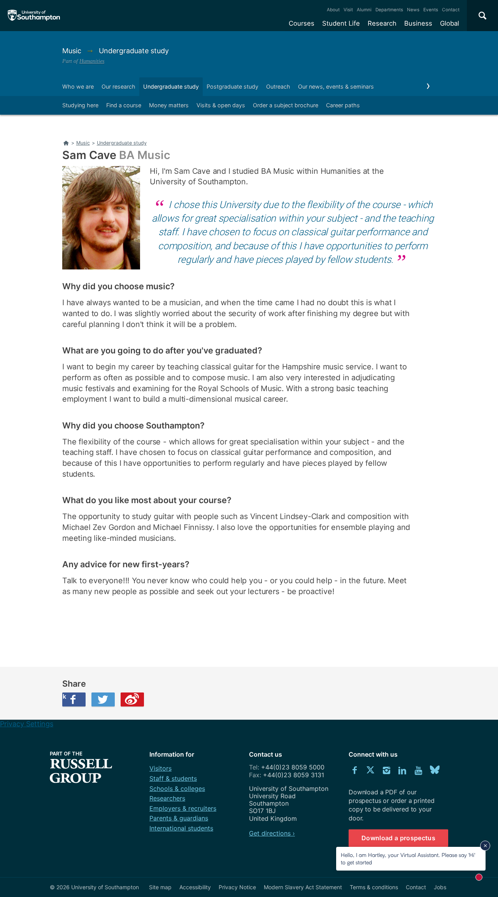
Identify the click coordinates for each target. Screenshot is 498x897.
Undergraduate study (134, 51)
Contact (450, 9)
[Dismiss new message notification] (485, 846)
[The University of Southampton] (34, 15)
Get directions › (272, 833)
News (413, 9)
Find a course (123, 105)
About (333, 9)
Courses (301, 23)
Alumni (364, 9)
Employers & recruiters (182, 808)
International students (181, 828)
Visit (348, 9)
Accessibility (195, 887)
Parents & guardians (178, 818)
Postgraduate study (232, 86)
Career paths (343, 105)
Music (72, 51)
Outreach (278, 86)
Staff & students (173, 778)
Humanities (91, 61)
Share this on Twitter (103, 699)
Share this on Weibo (132, 699)
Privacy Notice (237, 887)
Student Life (341, 23)
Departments (389, 9)
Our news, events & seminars (336, 86)
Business (418, 23)
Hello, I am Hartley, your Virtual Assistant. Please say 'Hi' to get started (408, 858)
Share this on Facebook (64, 696)
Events (430, 9)
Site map (160, 887)
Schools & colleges (177, 788)
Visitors (160, 768)
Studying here (80, 105)
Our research (118, 86)
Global (449, 23)
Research (382, 23)
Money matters (169, 105)
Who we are (78, 86)
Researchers (167, 798)
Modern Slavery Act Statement (303, 887)
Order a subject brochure (285, 105)
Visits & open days (220, 105)
